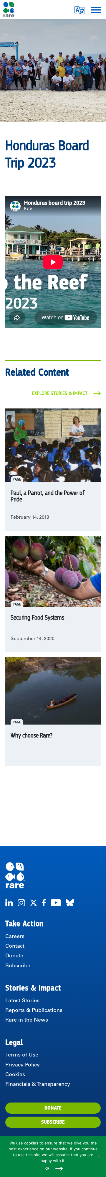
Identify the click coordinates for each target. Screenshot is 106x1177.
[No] (99, 1156)
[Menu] (96, 9)
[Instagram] (21, 902)
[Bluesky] (70, 902)
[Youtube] (56, 902)
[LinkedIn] (9, 902)
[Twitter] (33, 902)
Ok (47, 1169)
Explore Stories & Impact (59, 393)
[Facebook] (44, 902)
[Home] (53, 875)
